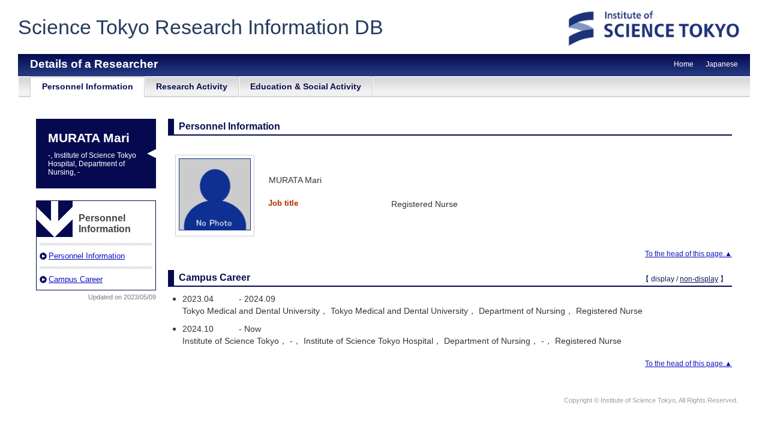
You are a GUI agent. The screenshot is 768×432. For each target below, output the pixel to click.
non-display (699, 279)
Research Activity (191, 86)
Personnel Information (87, 86)
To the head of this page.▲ (688, 254)
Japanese (722, 64)
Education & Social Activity (305, 86)
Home (684, 64)
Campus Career (76, 279)
